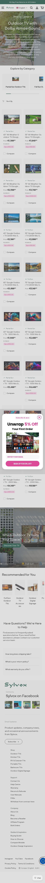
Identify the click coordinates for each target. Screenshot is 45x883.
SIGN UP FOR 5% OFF (22, 463)
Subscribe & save (22, 418)
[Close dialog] (39, 417)
